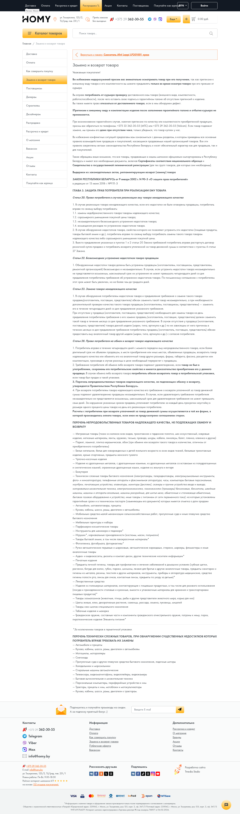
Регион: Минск (32, 10)
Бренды (177, 737)
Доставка (31, 54)
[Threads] (148, 774)
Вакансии (31, 148)
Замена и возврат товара (40, 80)
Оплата (30, 62)
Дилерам (31, 97)
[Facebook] (138, 774)
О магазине (33, 140)
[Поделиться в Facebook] (96, 774)
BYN (182, 5)
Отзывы (30, 166)
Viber (32, 743)
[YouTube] (158, 774)
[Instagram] (153, 774)
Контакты (31, 174)
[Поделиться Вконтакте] (91, 774)
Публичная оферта (100, 746)
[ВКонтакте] (133, 774)
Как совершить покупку (39, 71)
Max (31, 749)
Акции (29, 157)
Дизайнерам (33, 114)
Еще (172, 19)
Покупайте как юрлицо (39, 183)
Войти (204, 5)
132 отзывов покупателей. (46, 784)
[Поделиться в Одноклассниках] (101, 774)
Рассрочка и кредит (37, 131)
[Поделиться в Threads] (111, 774)
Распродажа (33, 123)
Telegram (35, 736)
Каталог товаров (48, 33)
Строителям (33, 105)
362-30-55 (129, 19)
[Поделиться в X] (106, 774)
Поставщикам (34, 88)
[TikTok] (143, 774)
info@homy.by (39, 756)
